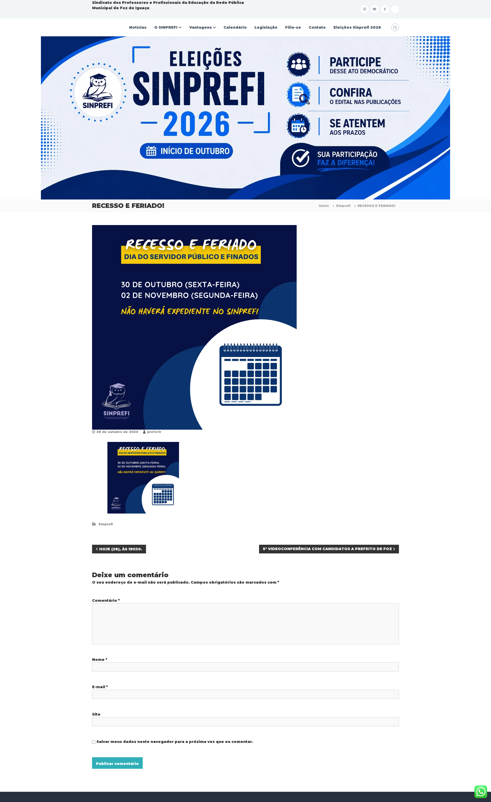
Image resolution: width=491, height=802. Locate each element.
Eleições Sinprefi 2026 (357, 27)
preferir (154, 432)
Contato (317, 27)
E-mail (100, 687)
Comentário (106, 600)
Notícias (138, 27)
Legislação (265, 27)
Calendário (235, 27)
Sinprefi (343, 206)
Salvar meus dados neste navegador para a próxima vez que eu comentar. (174, 741)
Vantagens (200, 27)
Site (96, 714)
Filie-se (293, 27)
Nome (99, 659)
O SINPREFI (165, 27)
